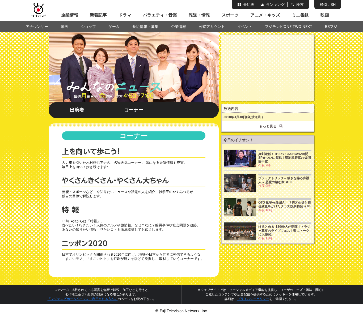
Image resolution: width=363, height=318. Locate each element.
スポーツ (230, 15)
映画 (324, 15)
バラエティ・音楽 (160, 15)
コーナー (133, 110)
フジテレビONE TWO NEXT (288, 26)
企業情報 (69, 15)
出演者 (77, 110)
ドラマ (125, 15)
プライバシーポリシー (253, 299)
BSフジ (331, 26)
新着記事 (98, 15)
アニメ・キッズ (265, 15)
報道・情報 (199, 15)
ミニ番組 (300, 15)
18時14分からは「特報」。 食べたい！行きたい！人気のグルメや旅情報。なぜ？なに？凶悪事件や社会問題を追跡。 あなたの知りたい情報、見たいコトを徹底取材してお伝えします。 (131, 225)
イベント (244, 26)
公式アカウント (212, 26)
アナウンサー (37, 26)
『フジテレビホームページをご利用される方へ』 (83, 299)
